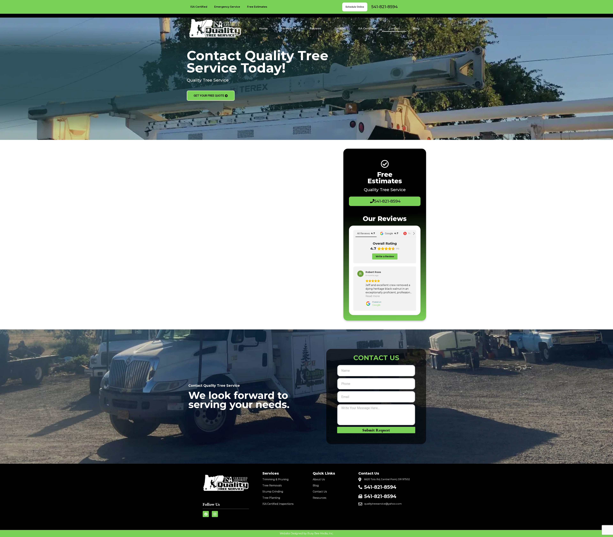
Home (263, 28)
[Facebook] (206, 514)
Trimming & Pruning (275, 479)
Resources (319, 497)
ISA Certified (198, 6)
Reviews (315, 28)
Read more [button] (373, 296)
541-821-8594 (384, 6)
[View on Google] (360, 273)
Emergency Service (227, 6)
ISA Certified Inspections (277, 503)
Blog (416, 28)
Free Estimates (257, 6)
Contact (394, 28)
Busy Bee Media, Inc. (320, 533)
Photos (339, 28)
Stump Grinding (272, 491)
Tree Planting (271, 497)
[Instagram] (215, 514)
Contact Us (320, 491)
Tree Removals (272, 485)
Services (287, 28)
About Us (319, 479)
